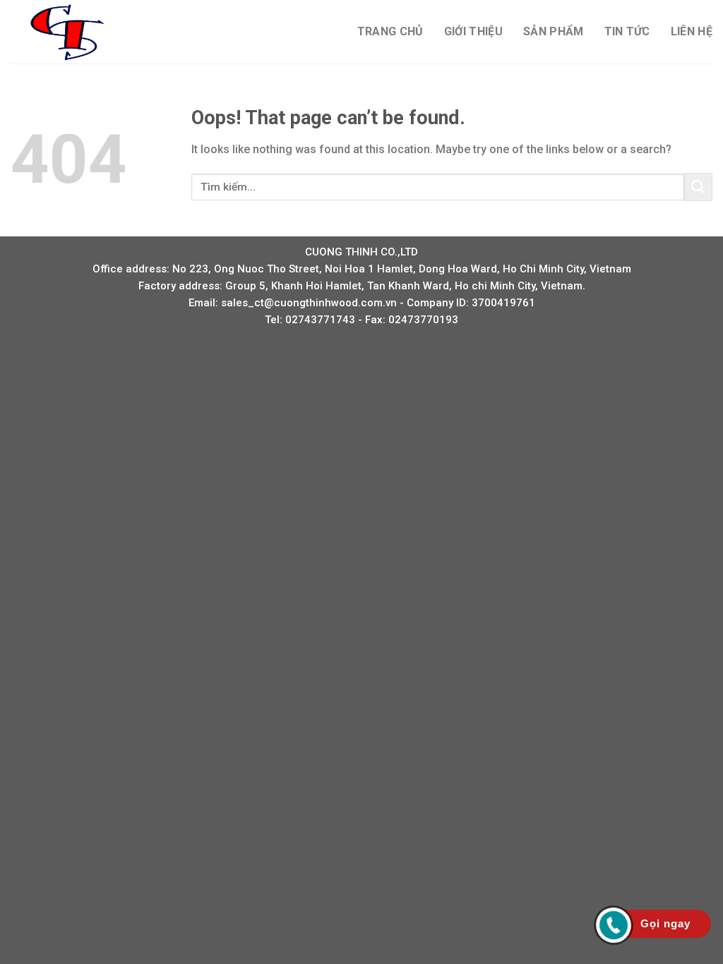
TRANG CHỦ (390, 31)
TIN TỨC (627, 31)
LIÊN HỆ (691, 31)
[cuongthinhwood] (81, 32)
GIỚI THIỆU (473, 31)
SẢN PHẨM (553, 31)
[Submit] (698, 186)
